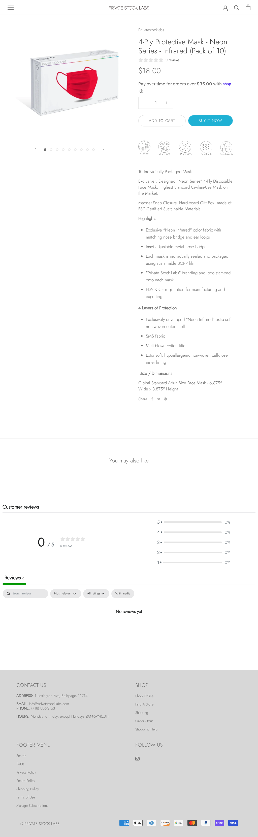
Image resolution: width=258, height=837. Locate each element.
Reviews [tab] (14, 577)
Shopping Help (146, 729)
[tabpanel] (129, 628)
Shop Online (144, 695)
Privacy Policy (26, 772)
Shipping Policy (27, 788)
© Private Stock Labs (39, 823)
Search (21, 755)
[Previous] (35, 149)
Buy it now (210, 120)
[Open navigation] (11, 7)
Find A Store (144, 704)
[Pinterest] (165, 398)
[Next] (103, 149)
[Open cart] (248, 7)
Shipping (141, 712)
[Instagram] (137, 758)
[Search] (236, 7)
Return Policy (25, 780)
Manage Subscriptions (32, 805)
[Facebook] (152, 398)
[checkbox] (122, 593)
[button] (193, 522)
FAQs (20, 763)
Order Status (144, 720)
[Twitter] (158, 398)
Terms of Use (25, 797)
